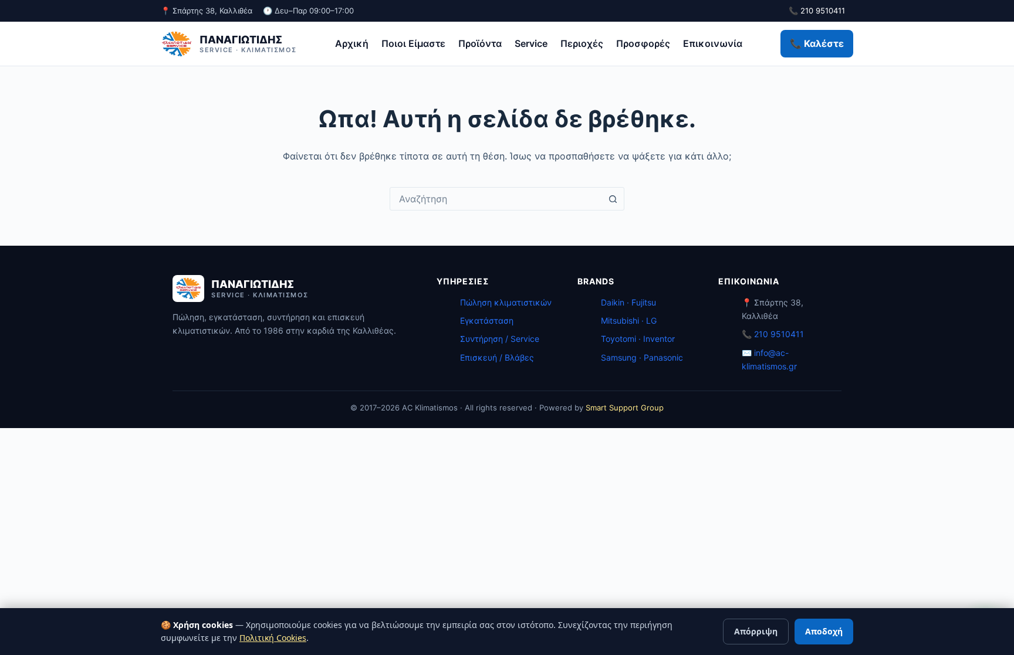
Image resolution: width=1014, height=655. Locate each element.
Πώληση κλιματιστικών (506, 302)
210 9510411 (779, 334)
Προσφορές (643, 43)
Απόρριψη (756, 631)
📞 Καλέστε (817, 43)
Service (531, 43)
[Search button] (612, 199)
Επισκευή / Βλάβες (497, 357)
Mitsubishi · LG (629, 320)
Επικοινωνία (712, 43)
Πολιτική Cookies (272, 637)
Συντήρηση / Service (499, 339)
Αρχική (352, 43)
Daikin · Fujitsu (628, 302)
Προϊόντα (480, 43)
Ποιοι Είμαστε (413, 43)
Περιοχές (581, 43)
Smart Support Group (625, 407)
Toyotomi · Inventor (638, 339)
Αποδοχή (824, 631)
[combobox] (495, 199)
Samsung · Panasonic (642, 357)
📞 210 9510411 (817, 10)
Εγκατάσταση (486, 320)
